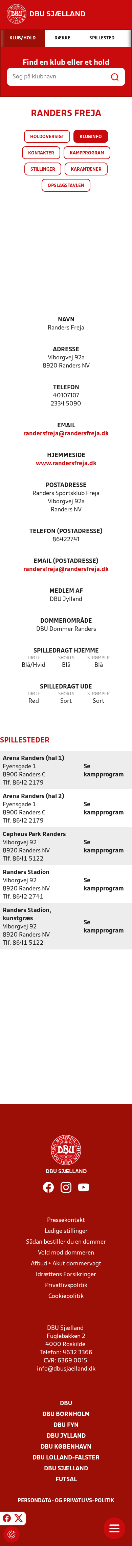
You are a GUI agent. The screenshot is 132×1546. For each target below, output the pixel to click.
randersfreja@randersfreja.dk (66, 434)
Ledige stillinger (66, 1231)
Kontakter (41, 153)
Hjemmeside (66, 455)
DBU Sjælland (66, 1469)
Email (66, 426)
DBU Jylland (66, 1436)
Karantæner (86, 169)
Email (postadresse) (66, 561)
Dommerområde (66, 621)
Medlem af (66, 591)
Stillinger (42, 169)
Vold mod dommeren (66, 1253)
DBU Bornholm (66, 1414)
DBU (66, 1404)
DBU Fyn (66, 1425)
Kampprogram (87, 153)
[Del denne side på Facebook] (7, 1519)
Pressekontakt (66, 1220)
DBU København (66, 1447)
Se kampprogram (104, 771)
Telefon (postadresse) (66, 531)
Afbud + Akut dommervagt (66, 1264)
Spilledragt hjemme (66, 651)
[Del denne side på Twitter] (18, 1519)
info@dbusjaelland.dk (66, 1369)
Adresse (66, 350)
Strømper (98, 658)
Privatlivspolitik (66, 1285)
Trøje (33, 658)
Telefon (66, 388)
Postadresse (66, 485)
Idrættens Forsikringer (66, 1275)
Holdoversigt (47, 137)
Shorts (66, 658)
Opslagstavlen (66, 186)
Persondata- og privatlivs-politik (66, 1500)
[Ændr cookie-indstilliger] (11, 1534)
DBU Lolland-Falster (66, 1458)
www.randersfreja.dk (66, 464)
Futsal (66, 1480)
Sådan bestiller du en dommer (66, 1242)
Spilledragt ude (66, 687)
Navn (66, 320)
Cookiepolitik (66, 1296)
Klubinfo (91, 137)
